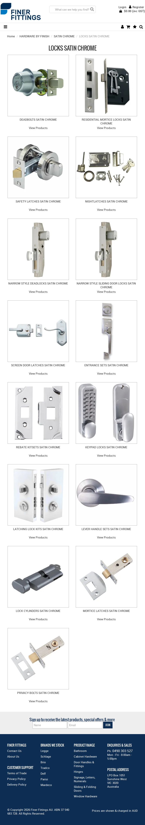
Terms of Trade (17, 773)
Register (138, 7)
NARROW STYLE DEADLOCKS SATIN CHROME (38, 283)
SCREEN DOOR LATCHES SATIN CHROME (38, 365)
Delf (43, 773)
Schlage (46, 756)
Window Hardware (85, 796)
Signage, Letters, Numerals (84, 779)
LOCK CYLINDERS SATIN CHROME (38, 611)
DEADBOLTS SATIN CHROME (38, 119)
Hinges (78, 771)
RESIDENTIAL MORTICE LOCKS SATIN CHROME (106, 121)
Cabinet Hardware (85, 756)
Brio (43, 762)
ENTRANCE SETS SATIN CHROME (106, 365)
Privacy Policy (16, 779)
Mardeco (46, 785)
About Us (13, 756)
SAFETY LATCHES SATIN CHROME (38, 201)
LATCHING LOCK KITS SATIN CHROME (38, 529)
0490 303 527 (122, 750)
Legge (45, 751)
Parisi (44, 779)
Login (122, 7)
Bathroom (80, 751)
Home (11, 36)
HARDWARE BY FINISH (34, 36)
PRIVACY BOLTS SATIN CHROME (38, 693)
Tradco (45, 768)
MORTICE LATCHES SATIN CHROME (106, 611)
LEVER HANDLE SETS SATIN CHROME (106, 529)
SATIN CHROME (64, 36)
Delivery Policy (16, 784)
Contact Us (14, 751)
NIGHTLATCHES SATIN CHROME (106, 201)
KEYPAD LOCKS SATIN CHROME (106, 447)
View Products (38, 128)
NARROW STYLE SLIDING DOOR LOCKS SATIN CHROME (106, 285)
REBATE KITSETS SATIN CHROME (38, 447)
